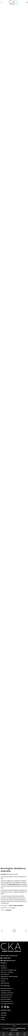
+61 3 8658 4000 (6, 958)
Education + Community (7, 972)
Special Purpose (5, 974)
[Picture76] (14, 625)
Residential (20, 905)
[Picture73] (14, 693)
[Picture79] (14, 249)
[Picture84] (14, 483)
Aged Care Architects (7, 995)
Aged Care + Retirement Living (8, 970)
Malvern (3, 1017)
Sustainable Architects (7, 1003)
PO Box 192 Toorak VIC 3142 (9, 955)
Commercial (4, 968)
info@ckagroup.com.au (8, 960)
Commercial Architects (7, 993)
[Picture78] (14, 219)
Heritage (3, 981)
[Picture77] (14, 607)
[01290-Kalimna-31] (14, 804)
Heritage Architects (6, 997)
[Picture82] (14, 423)
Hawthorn (3, 1015)
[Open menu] (2, 2)
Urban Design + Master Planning (9, 976)
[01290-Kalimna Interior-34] (14, 300)
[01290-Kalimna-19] (14, 730)
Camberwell (4, 1013)
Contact (10, 1034)
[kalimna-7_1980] (14, 162)
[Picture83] (14, 280)
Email (17, 1034)
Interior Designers (6, 999)
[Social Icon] (2, 1007)
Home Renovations (6, 990)
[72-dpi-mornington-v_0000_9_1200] (14, 131)
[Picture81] (14, 341)
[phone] (26, 2)
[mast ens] (14, 853)
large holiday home (14, 884)
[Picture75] (14, 644)
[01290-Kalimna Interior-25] (14, 321)
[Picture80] (14, 453)
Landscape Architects (7, 1001)
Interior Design (13, 905)
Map (24, 1034)
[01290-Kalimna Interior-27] (14, 587)
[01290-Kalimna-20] (14, 767)
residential (8, 910)
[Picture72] (14, 79)
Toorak (3, 1019)
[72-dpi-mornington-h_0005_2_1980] (14, 100)
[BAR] (14, 832)
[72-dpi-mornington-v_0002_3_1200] (14, 47)
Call (3, 1034)
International (4, 978)
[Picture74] (14, 664)
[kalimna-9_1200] (14, 191)
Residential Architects (7, 988)
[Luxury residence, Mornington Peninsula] (14, 16)
